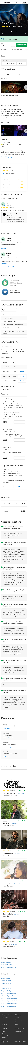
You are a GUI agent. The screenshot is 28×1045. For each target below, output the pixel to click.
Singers (3, 56)
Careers (4, 1033)
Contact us (4, 1024)
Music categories (19, 1020)
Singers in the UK (6, 962)
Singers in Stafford (6, 988)
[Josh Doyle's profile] (14, 814)
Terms (3, 1020)
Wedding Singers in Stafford (9, 1003)
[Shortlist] (20, 2)
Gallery (17, 1022)
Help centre (5, 1018)
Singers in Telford (6, 981)
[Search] (16, 2)
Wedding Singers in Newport (9, 998)
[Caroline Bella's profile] (14, 904)
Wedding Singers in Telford (8, 996)
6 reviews (12, 790)
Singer (4, 735)
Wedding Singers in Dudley (8, 1006)
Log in (24, 2)
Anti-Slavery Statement (5, 1036)
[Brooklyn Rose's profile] (14, 874)
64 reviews (12, 881)
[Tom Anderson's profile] (14, 844)
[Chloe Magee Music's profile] (14, 784)
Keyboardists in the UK (7, 965)
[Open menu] (2, 2)
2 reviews (5, 821)
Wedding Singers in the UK (8, 967)
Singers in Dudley (6, 991)
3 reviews (12, 941)
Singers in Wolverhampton (8, 986)
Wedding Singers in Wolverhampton (11, 1001)
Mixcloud (23, 1041)
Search (17, 1018)
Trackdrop (17, 1041)
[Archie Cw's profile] (14, 934)
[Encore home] (7, 2)
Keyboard (9, 735)
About (3, 1031)
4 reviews (12, 911)
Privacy (4, 1022)
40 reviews (12, 851)
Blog (16, 1024)
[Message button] (13, 45)
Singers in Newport (6, 983)
